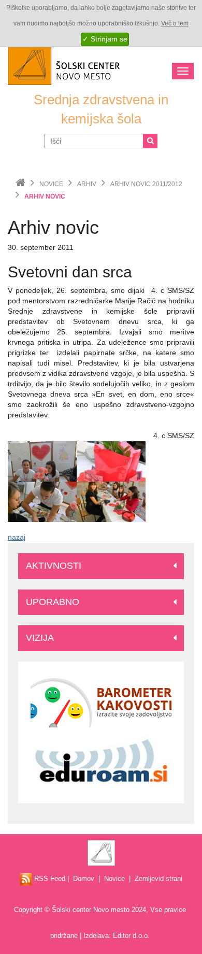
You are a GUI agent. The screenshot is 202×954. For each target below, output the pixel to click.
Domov (83, 878)
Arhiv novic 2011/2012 (146, 184)
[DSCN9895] (111, 461)
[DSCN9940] (42, 461)
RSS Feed (48, 878)
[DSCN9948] (42, 501)
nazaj (16, 537)
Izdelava (96, 935)
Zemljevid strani (158, 878)
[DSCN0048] (111, 501)
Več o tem (175, 23)
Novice (51, 184)
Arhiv (86, 184)
